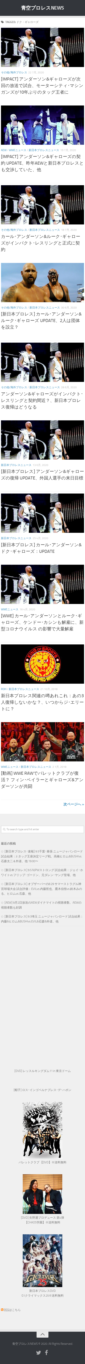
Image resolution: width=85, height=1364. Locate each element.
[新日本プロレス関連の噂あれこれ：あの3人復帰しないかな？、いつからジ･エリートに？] (42, 664)
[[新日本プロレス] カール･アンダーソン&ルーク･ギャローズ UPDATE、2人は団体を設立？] (42, 282)
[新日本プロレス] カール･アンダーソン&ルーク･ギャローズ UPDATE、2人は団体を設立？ (41, 321)
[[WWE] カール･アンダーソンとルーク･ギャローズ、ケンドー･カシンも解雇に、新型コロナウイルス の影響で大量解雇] (42, 584)
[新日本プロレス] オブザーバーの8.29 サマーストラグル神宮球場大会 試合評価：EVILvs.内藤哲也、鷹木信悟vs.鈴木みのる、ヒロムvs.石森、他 (41, 888)
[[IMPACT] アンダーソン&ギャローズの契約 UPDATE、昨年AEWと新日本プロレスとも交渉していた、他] (42, 125)
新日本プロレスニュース (44, 150)
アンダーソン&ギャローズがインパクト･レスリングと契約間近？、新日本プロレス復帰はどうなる (42, 400)
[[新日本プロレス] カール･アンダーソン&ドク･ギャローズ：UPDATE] (42, 513)
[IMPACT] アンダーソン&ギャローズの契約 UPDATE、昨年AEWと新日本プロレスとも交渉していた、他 (42, 163)
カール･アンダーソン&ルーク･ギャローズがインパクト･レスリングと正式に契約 (40, 243)
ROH (3, 689)
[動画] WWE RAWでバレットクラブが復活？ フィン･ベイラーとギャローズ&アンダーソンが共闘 (42, 780)
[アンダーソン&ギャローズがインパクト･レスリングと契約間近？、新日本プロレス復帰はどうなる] (42, 362)
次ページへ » (73, 804)
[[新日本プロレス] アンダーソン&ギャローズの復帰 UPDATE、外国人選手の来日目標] (42, 440)
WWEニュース (17, 150)
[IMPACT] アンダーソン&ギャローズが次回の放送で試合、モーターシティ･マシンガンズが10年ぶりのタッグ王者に (42, 86)
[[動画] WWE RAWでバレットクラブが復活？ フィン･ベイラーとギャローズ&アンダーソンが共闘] (42, 741)
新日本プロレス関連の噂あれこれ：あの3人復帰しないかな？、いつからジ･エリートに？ (42, 702)
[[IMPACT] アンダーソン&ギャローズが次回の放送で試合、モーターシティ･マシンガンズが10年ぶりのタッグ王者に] (42, 47)
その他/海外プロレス (14, 72)
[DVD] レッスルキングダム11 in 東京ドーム (42, 1071)
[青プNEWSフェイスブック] (46, 1353)
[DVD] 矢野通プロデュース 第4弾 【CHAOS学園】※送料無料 (42, 1220)
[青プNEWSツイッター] (38, 1353)
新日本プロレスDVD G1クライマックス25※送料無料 (43, 1293)
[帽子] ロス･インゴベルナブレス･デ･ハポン (42, 1090)
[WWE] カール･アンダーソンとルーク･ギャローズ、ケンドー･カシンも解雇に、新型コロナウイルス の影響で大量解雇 (42, 622)
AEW (4, 150)
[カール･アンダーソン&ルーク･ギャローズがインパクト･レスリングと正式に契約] (42, 204)
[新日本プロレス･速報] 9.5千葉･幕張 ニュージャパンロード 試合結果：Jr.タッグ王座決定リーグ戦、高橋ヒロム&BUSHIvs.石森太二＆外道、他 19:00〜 (42, 856)
